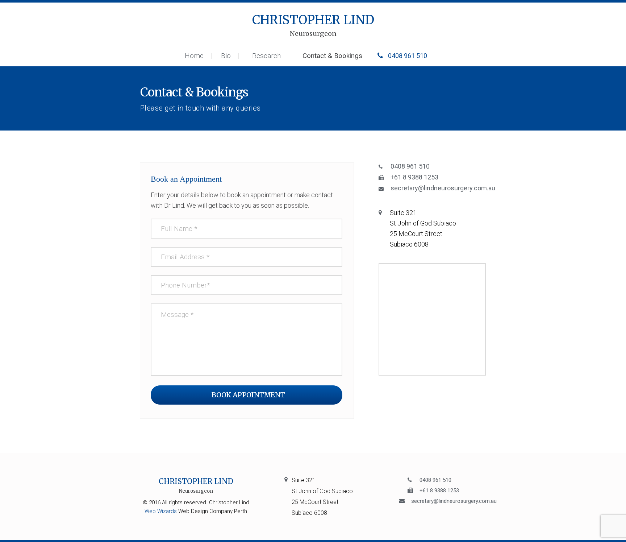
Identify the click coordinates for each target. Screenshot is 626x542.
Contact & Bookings (332, 55)
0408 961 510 (407, 55)
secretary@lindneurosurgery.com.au (443, 188)
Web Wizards (161, 511)
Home (194, 55)
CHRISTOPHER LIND (313, 25)
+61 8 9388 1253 (414, 177)
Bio (226, 55)
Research (266, 55)
